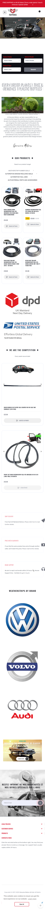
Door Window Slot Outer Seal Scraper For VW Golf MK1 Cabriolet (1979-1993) (20, 408)
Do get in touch (25, 573)
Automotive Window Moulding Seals (19, 174)
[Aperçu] (4, 197)
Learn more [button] (32, 899)
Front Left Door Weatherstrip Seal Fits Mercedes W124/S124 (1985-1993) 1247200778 (21, 475)
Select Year (7, 65)
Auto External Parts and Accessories (22, 180)
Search (33, 69)
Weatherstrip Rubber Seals (19, 171)
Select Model (29, 57)
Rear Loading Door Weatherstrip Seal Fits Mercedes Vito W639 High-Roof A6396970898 (11, 212)
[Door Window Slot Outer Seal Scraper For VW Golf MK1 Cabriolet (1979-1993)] (22, 384)
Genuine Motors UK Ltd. (27, 892)
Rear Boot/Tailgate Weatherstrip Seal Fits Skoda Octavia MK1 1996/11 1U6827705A (32, 263)
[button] (20, 197)
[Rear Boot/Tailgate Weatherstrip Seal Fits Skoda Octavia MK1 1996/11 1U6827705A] (33, 248)
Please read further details (30, 548)
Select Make (7, 57)
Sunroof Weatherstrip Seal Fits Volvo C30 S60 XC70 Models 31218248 (33, 211)
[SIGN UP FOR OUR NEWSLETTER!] (40, 803)
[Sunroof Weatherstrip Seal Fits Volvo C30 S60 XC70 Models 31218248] (33, 197)
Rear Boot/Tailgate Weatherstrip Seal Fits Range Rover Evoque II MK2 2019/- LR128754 (11, 263)
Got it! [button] (22, 904)
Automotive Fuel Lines (19, 177)
